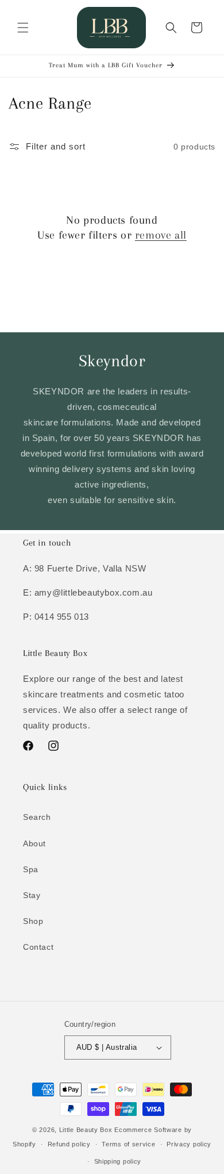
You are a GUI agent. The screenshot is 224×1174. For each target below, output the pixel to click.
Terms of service (128, 1144)
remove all (161, 235)
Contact (38, 947)
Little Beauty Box (86, 1129)
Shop (33, 921)
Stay (31, 895)
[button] (23, 27)
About (34, 843)
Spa (30, 869)
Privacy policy (189, 1144)
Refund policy (69, 1144)
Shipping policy (118, 1161)
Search (37, 817)
